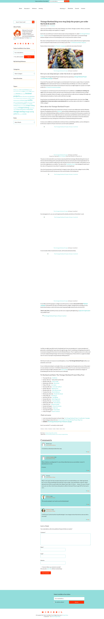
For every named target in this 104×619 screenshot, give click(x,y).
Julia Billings (55, 397)
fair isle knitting (49, 434)
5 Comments (52, 25)
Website (42, 560)
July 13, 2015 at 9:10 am (50, 458)
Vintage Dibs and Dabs (53, 432)
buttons (20, 91)
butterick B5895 (16, 91)
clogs (30, 91)
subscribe (49, 568)
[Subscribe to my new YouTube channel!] (15, 43)
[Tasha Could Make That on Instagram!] (17, 43)
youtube (24, 114)
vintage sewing (19, 111)
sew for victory (29, 102)
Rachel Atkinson (56, 392)
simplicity (24, 103)
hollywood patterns (25, 98)
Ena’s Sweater (62, 156)
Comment (43, 532)
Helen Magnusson (56, 399)
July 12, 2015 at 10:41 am (51, 445)
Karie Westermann (56, 390)
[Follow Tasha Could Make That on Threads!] (23, 43)
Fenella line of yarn (70, 164)
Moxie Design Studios (56, 616)
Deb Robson (54, 395)
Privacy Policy (65, 615)
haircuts (14, 98)
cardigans (23, 91)
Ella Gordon (56, 383)
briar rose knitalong (23, 89)
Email (42, 553)
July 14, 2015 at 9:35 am (50, 497)
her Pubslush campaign (59, 46)
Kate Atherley (57, 402)
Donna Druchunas (57, 406)
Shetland (60, 111)
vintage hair (15, 107)
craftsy (14, 93)
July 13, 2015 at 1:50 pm (50, 477)
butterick (30, 89)
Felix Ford (55, 408)
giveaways (32, 96)
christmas (27, 91)
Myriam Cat (49, 509)
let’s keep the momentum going (53, 87)
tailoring (18, 105)
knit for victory (31, 98)
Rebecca (48, 496)
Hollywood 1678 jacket (19, 98)
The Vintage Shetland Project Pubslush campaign (60, 421)
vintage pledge (29, 109)
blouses (18, 89)
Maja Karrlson (55, 388)
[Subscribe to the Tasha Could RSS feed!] (33, 43)
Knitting (46, 432)
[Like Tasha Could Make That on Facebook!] (20, 43)
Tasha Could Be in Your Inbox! (41, 1)
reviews (25, 102)
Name (42, 547)
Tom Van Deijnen (56, 401)
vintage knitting (65, 434)
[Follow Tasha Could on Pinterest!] (25, 43)
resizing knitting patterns (20, 102)
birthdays (15, 89)
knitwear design (23, 100)
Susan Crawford (56, 411)
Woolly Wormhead (58, 393)
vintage (24, 105)
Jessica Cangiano (50, 457)
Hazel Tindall (64, 369)
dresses (18, 93)
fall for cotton (22, 93)
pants (14, 102)
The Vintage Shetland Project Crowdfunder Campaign (77, 418)
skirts (27, 103)
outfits (30, 100)
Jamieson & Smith (55, 404)
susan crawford (58, 434)
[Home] (51, 8)
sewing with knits (18, 103)
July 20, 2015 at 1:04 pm (50, 511)
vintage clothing (30, 105)
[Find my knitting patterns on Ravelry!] (28, 43)
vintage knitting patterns (21, 109)
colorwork (32, 91)
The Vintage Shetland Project (61, 71)
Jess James (53, 385)
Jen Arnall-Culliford (57, 386)
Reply (88, 451)
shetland (53, 434)
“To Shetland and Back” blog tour (78, 42)
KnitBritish (54, 378)
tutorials (21, 105)
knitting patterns (16, 100)
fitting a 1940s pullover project (25, 96)
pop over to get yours (84, 310)
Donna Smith (57, 409)
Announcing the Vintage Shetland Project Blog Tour (70, 420)
